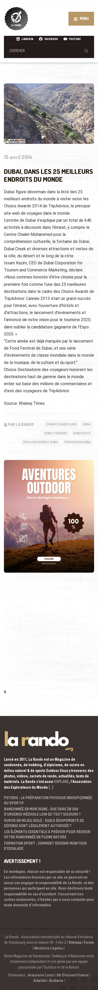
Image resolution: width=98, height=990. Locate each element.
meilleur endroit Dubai (40, 442)
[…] (51, 787)
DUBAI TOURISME (55, 433)
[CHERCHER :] (49, 51)
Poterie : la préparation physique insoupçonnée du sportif (48, 800)
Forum (89, 942)
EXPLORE (61, 782)
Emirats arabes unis (61, 424)
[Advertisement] (49, 638)
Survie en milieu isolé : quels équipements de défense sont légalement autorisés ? (44, 823)
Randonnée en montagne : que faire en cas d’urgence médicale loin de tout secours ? (42, 811)
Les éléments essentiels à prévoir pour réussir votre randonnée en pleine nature (47, 834)
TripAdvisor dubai (77, 442)
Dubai (87, 424)
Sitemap (74, 942)
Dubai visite (82, 433)
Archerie (56, 980)
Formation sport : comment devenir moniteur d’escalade (45, 846)
